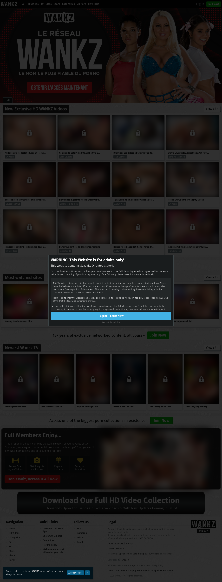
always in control (14, 574)
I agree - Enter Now (111, 316)
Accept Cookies (75, 572)
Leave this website (111, 322)
